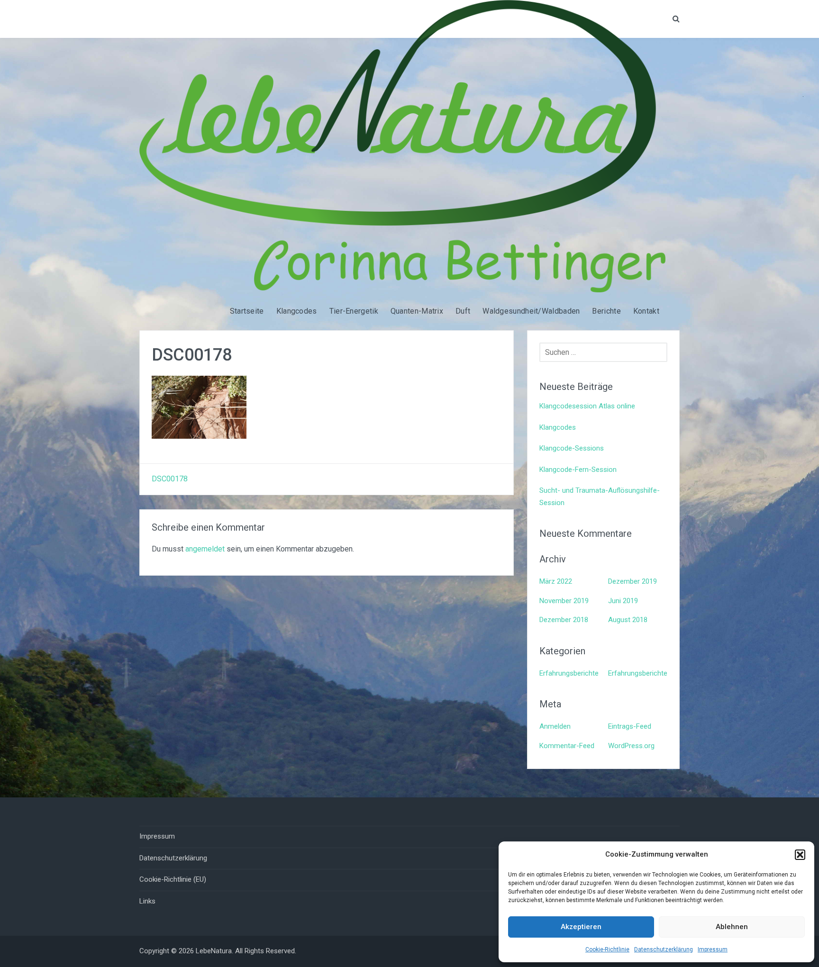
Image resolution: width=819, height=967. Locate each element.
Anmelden (555, 726)
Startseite (247, 311)
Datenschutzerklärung (663, 949)
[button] (800, 854)
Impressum (713, 949)
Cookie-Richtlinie (607, 949)
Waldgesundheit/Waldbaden (531, 311)
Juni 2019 (623, 600)
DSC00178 (170, 478)
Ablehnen (732, 926)
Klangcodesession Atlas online (587, 406)
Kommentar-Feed (566, 745)
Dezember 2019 (632, 581)
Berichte (606, 311)
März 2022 (555, 581)
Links (147, 901)
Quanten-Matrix (417, 311)
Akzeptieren (581, 926)
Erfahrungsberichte (569, 673)
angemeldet (205, 548)
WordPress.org (631, 745)
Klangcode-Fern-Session (578, 469)
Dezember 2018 (563, 619)
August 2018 (627, 619)
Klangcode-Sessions (571, 448)
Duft (462, 311)
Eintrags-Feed (629, 726)
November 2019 (564, 600)
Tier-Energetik (353, 311)
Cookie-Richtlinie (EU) (172, 879)
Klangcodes (296, 311)
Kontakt (646, 311)
